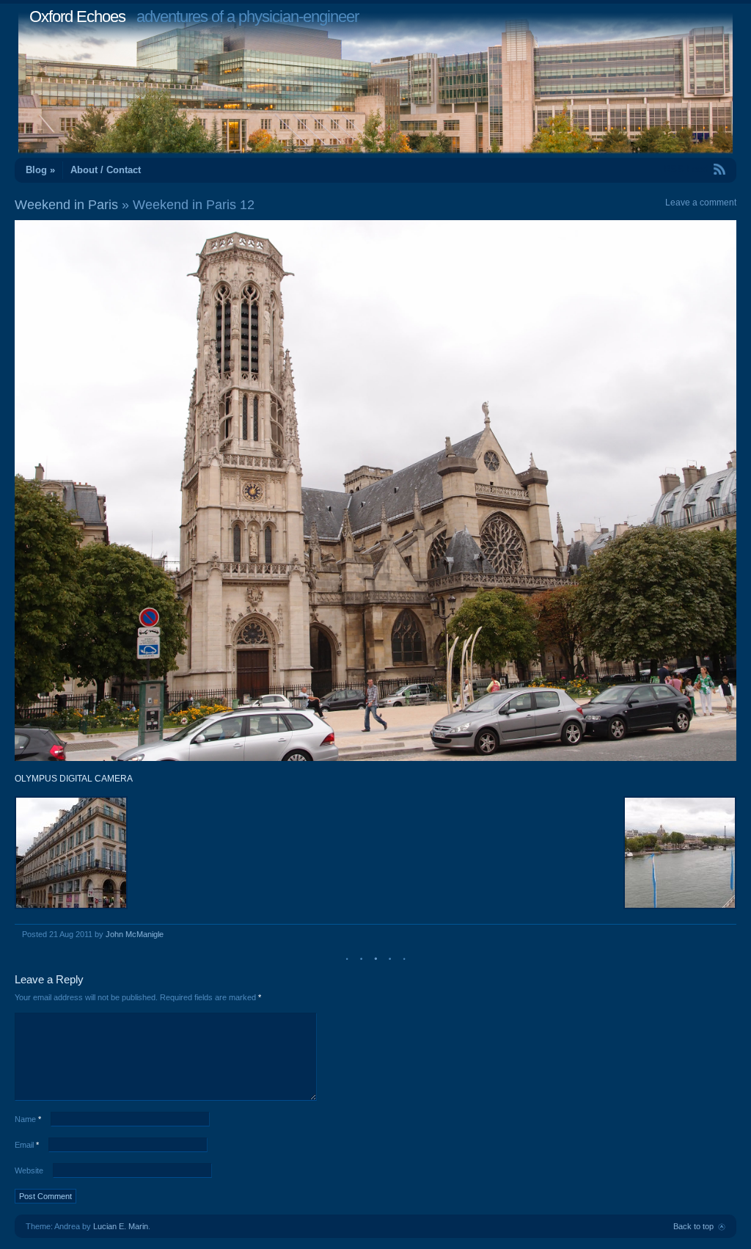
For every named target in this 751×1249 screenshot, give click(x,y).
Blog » (40, 169)
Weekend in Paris (66, 204)
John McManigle (135, 934)
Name (28, 1119)
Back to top (693, 1226)
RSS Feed (686, 169)
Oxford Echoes (77, 16)
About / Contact (105, 169)
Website (29, 1170)
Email (27, 1144)
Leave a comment (700, 202)
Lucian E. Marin (120, 1226)
